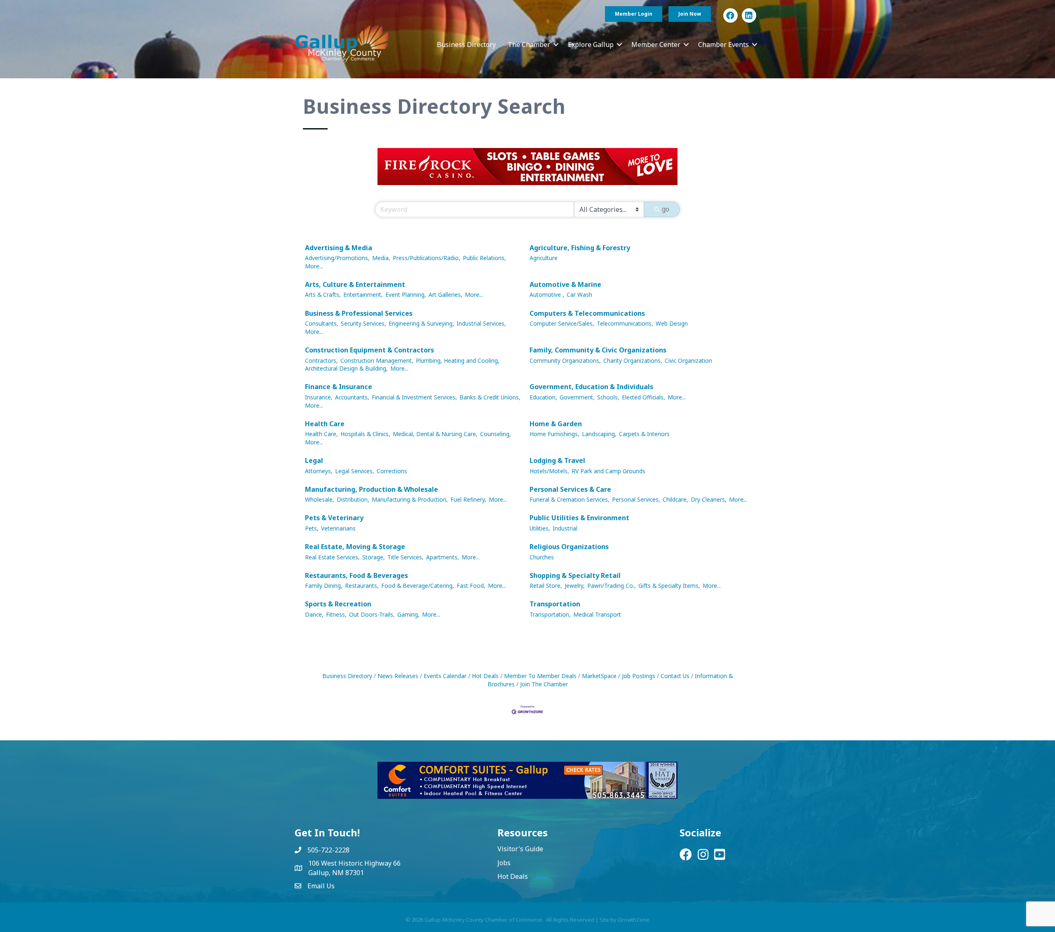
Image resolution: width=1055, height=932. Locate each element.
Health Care (325, 423)
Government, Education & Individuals (591, 386)
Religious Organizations (569, 546)
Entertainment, (363, 294)
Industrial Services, (481, 323)
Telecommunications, (625, 323)
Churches (542, 557)
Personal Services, (636, 499)
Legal (314, 460)
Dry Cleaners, (709, 499)
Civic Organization (688, 360)
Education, (543, 397)
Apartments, (442, 557)
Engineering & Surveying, (421, 323)
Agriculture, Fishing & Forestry (580, 247)
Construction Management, (376, 360)
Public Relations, (484, 258)
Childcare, (675, 499)
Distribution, (353, 499)
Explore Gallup (591, 44)
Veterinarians (338, 528)
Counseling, (495, 434)
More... (314, 266)
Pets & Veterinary (334, 517)
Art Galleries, (445, 294)
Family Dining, (323, 585)
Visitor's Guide (520, 848)
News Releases (397, 676)
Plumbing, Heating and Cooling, (457, 360)
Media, (381, 258)
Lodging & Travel (557, 460)
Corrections (392, 471)
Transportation (555, 603)
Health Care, (321, 434)
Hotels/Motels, (549, 471)
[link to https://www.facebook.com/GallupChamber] (730, 15)
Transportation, (550, 614)
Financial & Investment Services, (414, 397)
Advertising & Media (338, 247)
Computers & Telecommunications (587, 313)
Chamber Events (723, 44)
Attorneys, (319, 471)
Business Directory (466, 44)
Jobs (504, 862)
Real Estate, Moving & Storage (355, 546)
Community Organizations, (565, 360)
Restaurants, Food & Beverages (356, 575)
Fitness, (336, 614)
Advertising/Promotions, (337, 258)
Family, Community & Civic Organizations (598, 349)
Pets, (312, 528)
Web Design (672, 323)
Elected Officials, (643, 397)
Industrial (565, 528)
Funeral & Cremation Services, (570, 499)
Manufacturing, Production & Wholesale (371, 489)
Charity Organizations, (632, 360)
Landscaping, (599, 434)
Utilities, (540, 528)
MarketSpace (599, 676)
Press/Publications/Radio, (426, 258)
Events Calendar (445, 676)
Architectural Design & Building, (346, 368)
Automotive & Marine (565, 284)
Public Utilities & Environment (579, 517)
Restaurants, (362, 585)
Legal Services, (354, 471)
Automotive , (547, 294)
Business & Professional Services (359, 313)
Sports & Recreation (338, 603)
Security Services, (363, 323)
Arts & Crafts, (323, 294)
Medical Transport (597, 614)
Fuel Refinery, (468, 499)
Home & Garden (556, 423)
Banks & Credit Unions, (490, 397)
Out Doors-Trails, (372, 614)
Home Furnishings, (554, 434)
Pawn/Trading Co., (611, 585)
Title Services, (405, 557)
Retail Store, (546, 585)
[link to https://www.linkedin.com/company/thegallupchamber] (749, 15)
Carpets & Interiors (644, 434)
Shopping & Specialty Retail (575, 575)
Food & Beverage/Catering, (417, 585)
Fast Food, (471, 585)
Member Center (655, 44)
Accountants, (352, 397)
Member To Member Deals (540, 676)
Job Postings (638, 676)
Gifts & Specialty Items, (669, 585)
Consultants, (321, 323)
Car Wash (579, 294)
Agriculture (544, 258)
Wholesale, (319, 499)
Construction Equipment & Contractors (369, 349)
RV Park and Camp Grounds (608, 471)
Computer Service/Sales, (562, 323)
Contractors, (321, 360)
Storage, (373, 557)
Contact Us (675, 676)
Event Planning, (405, 294)
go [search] (665, 209)
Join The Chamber (544, 684)
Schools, (608, 397)
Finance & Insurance (338, 386)
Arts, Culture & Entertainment (355, 284)
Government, (577, 397)
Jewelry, (575, 585)
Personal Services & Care (570, 489)
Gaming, (408, 614)
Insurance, (319, 397)
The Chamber (529, 44)
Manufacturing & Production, (410, 499)
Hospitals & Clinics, (365, 434)
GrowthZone (633, 919)
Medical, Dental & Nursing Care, (435, 434)
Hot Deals (485, 676)
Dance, (314, 614)
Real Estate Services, (332, 557)
